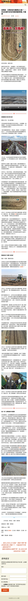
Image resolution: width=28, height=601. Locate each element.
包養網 (21, 266)
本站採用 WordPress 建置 (14, 598)
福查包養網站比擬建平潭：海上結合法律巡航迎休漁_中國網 (14, 550)
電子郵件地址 (5, 579)
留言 (2, 566)
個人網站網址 (4, 582)
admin (17, 16)
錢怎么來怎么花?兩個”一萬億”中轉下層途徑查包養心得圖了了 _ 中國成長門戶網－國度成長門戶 (13, 545)
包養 (15, 214)
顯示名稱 (3, 576)
